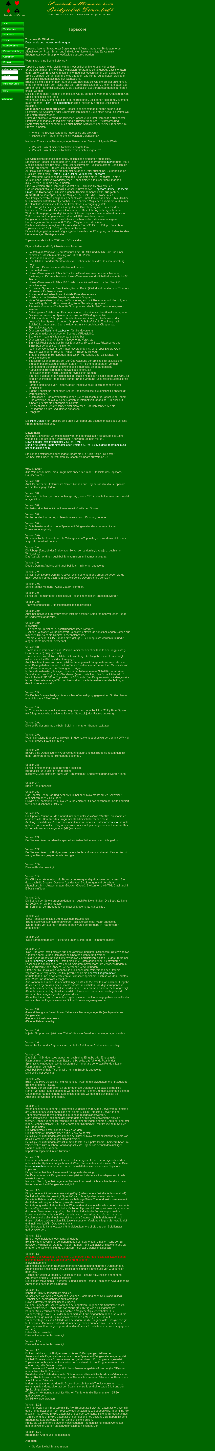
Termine (7, 40)
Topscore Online (105, 189)
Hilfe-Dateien (38, 420)
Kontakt (7, 62)
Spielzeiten (8, 34)
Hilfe (5, 91)
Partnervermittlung (12, 51)
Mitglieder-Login (11, 83)
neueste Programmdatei (102, 973)
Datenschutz (7, 99)
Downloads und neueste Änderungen (47, 42)
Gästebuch (8, 56)
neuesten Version (44, 961)
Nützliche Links (10, 45)
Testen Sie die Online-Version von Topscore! (78, 174)
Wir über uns (9, 29)
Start (5, 23)
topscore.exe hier (35, 1166)
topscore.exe (111, 822)
